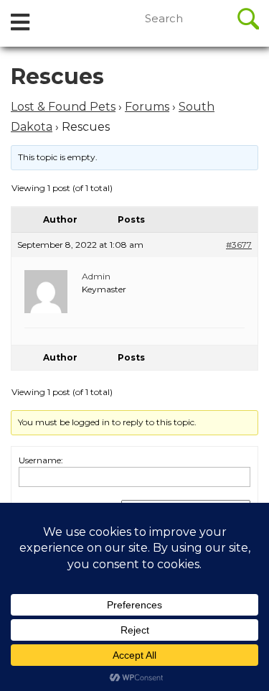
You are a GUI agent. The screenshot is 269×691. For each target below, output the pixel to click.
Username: (41, 460)
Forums (147, 106)
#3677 (239, 244)
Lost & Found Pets (63, 106)
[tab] (20, 23)
